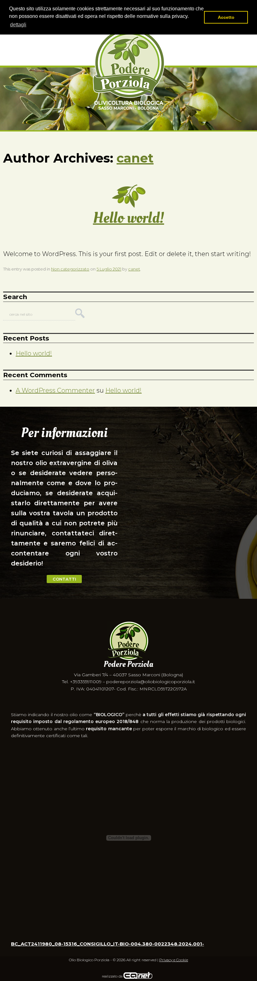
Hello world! (128, 217)
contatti (64, 579)
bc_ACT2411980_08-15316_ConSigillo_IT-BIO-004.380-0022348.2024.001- (107, 944)
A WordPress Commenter (55, 390)
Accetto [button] (226, 17)
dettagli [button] (18, 24)
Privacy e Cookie (173, 959)
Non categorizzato (70, 268)
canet (135, 158)
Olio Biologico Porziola (128, 70)
